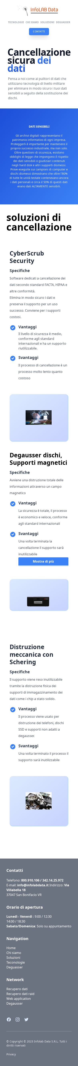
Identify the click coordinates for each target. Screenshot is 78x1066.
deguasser (63, 22)
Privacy (11, 1054)
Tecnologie (16, 22)
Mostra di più (43, 561)
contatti (39, 31)
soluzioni (47, 22)
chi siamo (32, 22)
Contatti (14, 870)
